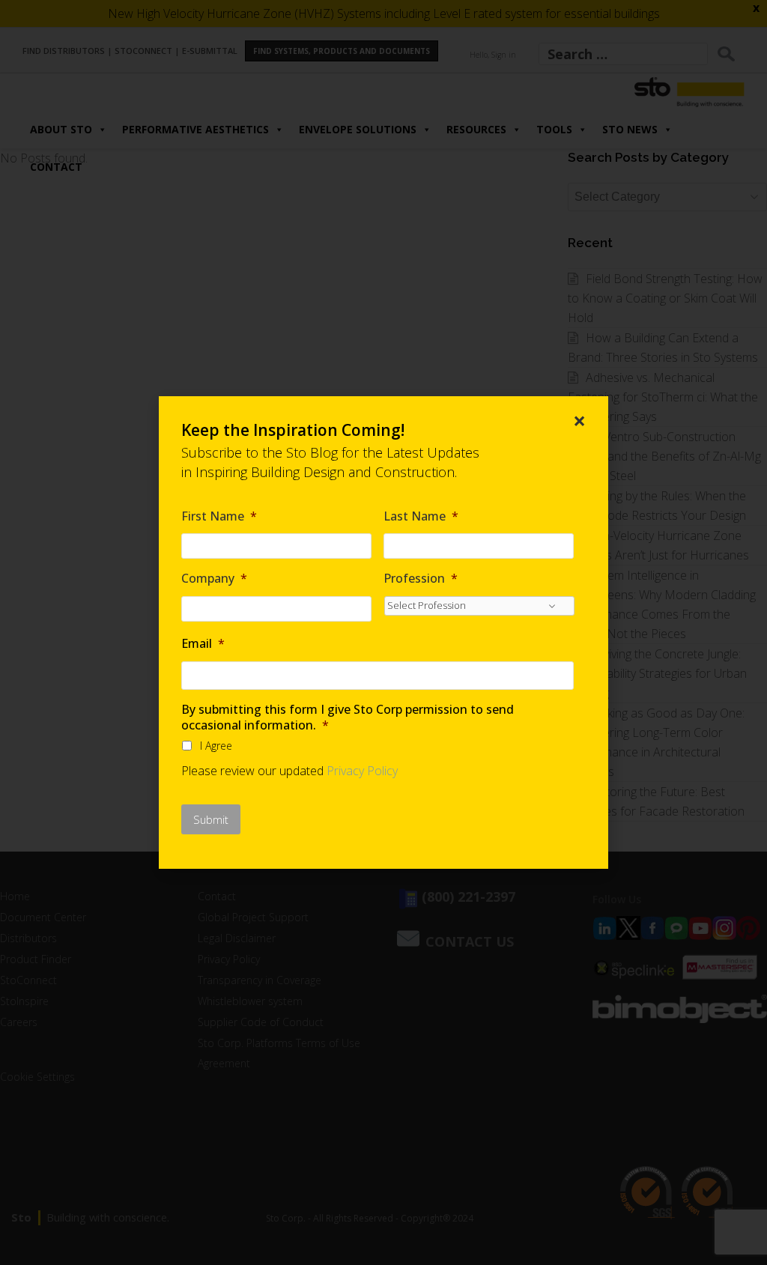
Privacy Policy (362, 770)
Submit (210, 819)
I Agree (216, 745)
